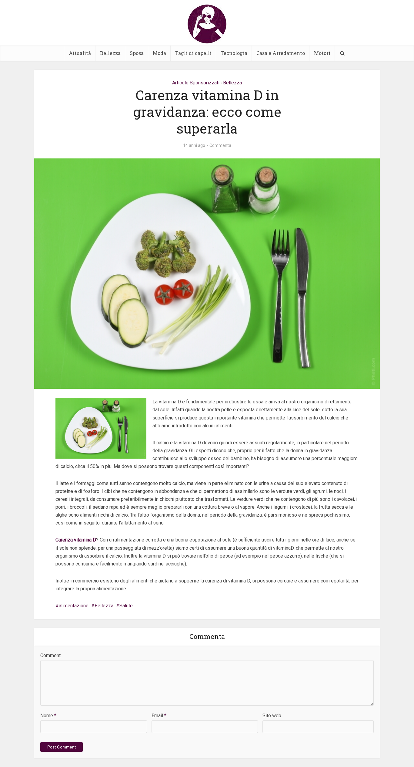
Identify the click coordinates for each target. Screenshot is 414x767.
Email (159, 715)
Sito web (271, 715)
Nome (48, 715)
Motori (322, 53)
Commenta (220, 145)
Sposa (137, 53)
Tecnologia (234, 53)
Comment (50, 655)
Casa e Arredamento (280, 53)
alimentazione (73, 606)
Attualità (80, 53)
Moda (159, 53)
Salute (126, 606)
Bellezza (110, 53)
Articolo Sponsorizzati (195, 83)
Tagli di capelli (193, 53)
